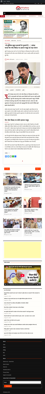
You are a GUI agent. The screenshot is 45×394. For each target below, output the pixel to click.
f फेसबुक (7, 90)
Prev (8, 168)
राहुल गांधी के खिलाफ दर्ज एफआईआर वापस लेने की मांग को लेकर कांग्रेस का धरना (18, 333)
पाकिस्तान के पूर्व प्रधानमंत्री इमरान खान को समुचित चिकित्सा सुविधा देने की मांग (23, 16)
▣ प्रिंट (23, 90)
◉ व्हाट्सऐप (12, 90)
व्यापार (4, 355)
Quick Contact (6, 364)
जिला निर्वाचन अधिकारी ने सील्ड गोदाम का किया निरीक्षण (41, 16)
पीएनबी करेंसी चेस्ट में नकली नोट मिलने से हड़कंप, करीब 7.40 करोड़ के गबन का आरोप (32, 232)
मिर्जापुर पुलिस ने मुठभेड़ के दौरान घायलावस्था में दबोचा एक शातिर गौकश (16, 329)
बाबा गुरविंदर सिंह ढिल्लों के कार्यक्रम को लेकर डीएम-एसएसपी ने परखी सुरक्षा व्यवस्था (12, 231)
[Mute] (37, 284)
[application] (22, 275)
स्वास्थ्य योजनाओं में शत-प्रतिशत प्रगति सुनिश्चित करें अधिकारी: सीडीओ (32, 16)
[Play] (5, 284)
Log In (5, 1)
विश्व (4, 352)
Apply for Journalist (7, 375)
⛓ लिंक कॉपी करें (18, 90)
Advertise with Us (6, 369)
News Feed (13, 40)
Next (37, 168)
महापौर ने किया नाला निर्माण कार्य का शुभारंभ (12, 320)
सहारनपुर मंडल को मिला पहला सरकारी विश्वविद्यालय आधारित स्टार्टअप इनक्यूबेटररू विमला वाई (20, 324)
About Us (5, 366)
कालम (4, 344)
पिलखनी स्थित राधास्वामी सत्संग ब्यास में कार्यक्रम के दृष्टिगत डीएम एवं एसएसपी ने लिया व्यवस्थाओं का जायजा (11, 16)
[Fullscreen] (39, 284)
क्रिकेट (4, 347)
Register (8, 1)
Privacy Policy (6, 372)
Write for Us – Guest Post (8, 361)
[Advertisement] (22, 250)
